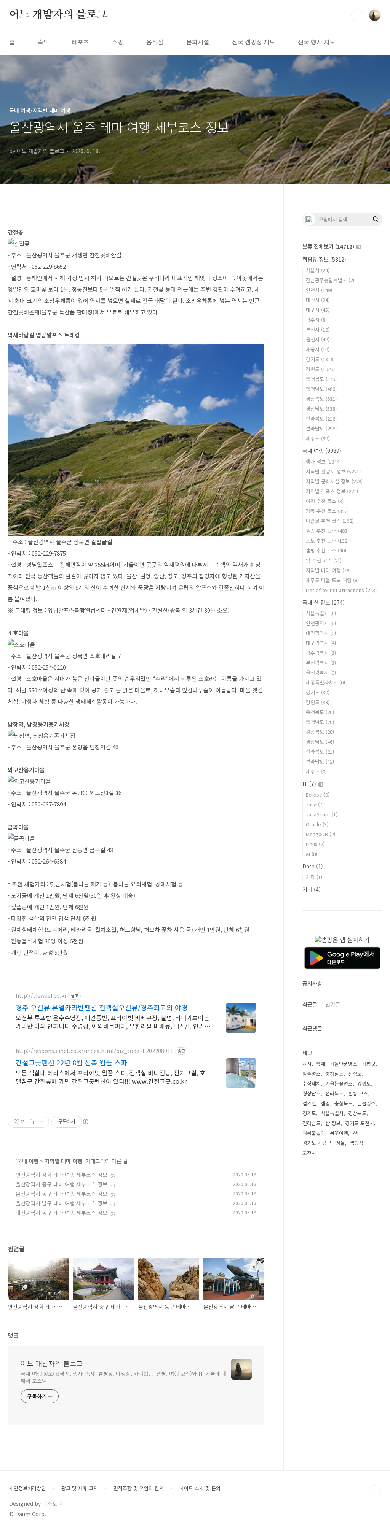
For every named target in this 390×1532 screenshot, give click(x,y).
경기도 (320, 359)
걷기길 (309, 1103)
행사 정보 (323, 461)
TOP (375, 1491)
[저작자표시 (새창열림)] (85, 1122)
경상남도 (321, 408)
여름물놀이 (313, 1133)
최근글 (309, 1004)
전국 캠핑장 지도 (253, 41)
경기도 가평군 (316, 1142)
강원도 (320, 369)
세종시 (317, 349)
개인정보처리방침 (27, 1488)
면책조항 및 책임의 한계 (138, 1488)
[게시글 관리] (40, 1121)
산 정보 (332, 1123)
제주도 (317, 438)
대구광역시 (321, 642)
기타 (314, 877)
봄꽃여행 (339, 1133)
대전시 (317, 299)
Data (312, 866)
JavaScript (321, 814)
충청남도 (321, 388)
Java (315, 804)
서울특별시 (321, 613)
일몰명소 (366, 1103)
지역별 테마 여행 (63, 1161)
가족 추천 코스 (327, 510)
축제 (320, 1063)
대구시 (317, 309)
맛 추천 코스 (324, 560)
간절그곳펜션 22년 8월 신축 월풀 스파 (71, 1062)
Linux (315, 844)
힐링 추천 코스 (327, 530)
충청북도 (321, 379)
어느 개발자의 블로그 (58, 15)
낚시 (307, 1063)
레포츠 (80, 41)
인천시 (319, 290)
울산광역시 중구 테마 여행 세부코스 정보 (61, 1184)
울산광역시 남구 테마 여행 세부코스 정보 (61, 1203)
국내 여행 (27, 1161)
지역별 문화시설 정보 (334, 481)
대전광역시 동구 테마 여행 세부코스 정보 (61, 1212)
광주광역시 (321, 652)
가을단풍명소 (343, 1063)
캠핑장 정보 (324, 259)
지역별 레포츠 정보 (332, 491)
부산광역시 (321, 662)
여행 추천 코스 (325, 501)
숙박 (43, 41)
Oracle (317, 824)
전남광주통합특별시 (330, 280)
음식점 (154, 41)
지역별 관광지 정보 (333, 471)
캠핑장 (356, 1142)
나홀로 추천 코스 (329, 520)
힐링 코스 (358, 1093)
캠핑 (325, 1103)
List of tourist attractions (341, 590)
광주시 (316, 319)
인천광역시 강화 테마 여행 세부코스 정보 (61, 1174)
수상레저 (311, 1083)
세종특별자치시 (325, 682)
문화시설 (197, 41)
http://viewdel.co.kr (41, 995)
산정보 (355, 1073)
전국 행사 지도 (316, 41)
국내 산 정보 (323, 602)
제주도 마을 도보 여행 (332, 580)
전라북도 (321, 418)
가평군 (369, 1063)
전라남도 (321, 428)
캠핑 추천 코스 (326, 550)
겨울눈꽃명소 (339, 1083)
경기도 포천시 (359, 1123)
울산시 (317, 339)
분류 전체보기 (328, 246)
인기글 (332, 1004)
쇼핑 (117, 41)
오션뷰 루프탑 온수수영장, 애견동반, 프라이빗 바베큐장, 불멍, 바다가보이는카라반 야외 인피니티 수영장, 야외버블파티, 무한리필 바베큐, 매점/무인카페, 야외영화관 (112, 1021)
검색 (357, 15)
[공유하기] (31, 1121)
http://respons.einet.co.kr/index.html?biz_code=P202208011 (94, 1051)
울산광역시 (321, 672)
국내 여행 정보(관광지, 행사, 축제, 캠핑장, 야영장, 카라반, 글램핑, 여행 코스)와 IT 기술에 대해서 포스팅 (123, 1377)
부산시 (317, 329)
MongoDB (320, 834)
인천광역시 (321, 623)
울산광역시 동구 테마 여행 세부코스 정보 (61, 1193)
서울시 (317, 270)
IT (309, 783)
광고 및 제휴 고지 (79, 1488)
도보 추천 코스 (327, 540)
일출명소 (311, 1073)
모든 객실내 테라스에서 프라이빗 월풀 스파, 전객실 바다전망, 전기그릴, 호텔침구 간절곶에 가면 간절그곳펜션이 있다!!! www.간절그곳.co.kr (110, 1076)
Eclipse (317, 794)
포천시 (309, 1152)
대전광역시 (321, 633)
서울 (340, 1142)
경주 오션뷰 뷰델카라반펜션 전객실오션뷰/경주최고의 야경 (102, 1007)
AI (311, 853)
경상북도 (321, 398)
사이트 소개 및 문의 (200, 1488)
